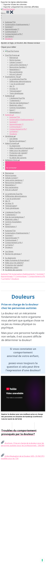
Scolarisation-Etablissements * (17, 24)
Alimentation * (15, 112)
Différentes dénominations (20, 81)
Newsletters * (15, 69)
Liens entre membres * (18, 65)
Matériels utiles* (16, 155)
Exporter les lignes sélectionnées (14, 2)
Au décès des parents (17, 157)
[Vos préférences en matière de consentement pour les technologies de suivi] (42, 560)
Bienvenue (13, 57)
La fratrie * (9, 36)
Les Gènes (13, 138)
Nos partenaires (16, 72)
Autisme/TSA (10, 22)
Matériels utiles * (16, 105)
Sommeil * (9, 27)
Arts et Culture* (15, 74)
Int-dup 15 (13, 88)
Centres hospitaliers (17, 107)
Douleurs (9, 39)
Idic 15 (11, 86)
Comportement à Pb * (14, 34)
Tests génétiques (16, 93)
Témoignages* (15, 91)
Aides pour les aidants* (18, 150)
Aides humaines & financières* (21, 148)
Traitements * (15, 100)
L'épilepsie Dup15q (17, 98)
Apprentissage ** (12, 29)
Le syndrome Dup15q (18, 79)
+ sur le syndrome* (17, 84)
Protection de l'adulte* (18, 153)
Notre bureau (15, 60)
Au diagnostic (14, 146)
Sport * (12, 110)
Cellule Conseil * (15, 62)
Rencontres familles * (18, 67)
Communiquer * (11, 31)
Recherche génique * (17, 141)
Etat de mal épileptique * (19, 103)
